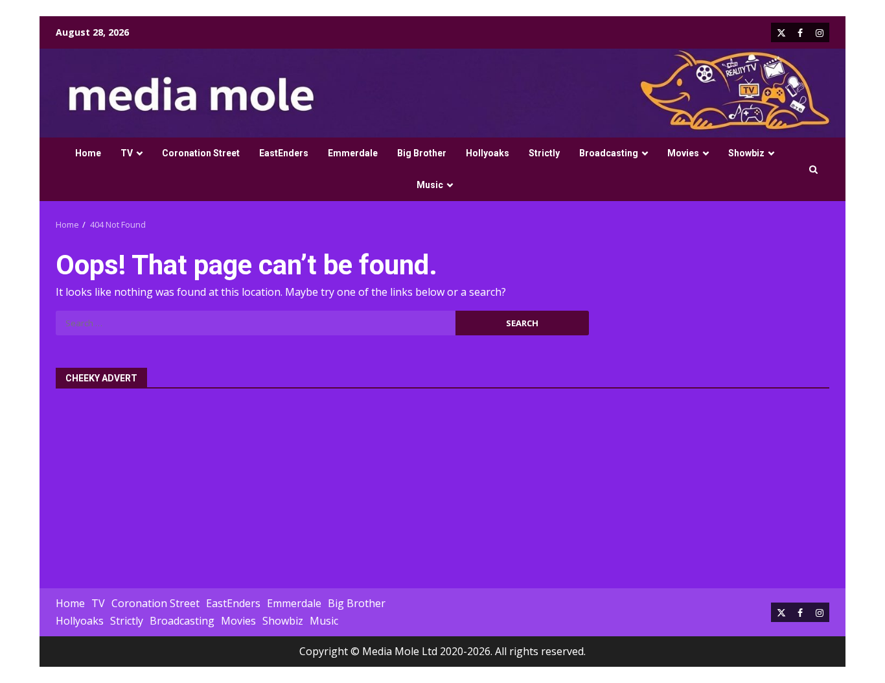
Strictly (544, 153)
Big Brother (421, 153)
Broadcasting (608, 153)
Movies (683, 153)
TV (127, 153)
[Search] (813, 169)
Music (430, 185)
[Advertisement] (442, 481)
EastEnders (283, 153)
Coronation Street (201, 153)
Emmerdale (353, 153)
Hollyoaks (487, 153)
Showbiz (746, 153)
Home (88, 153)
